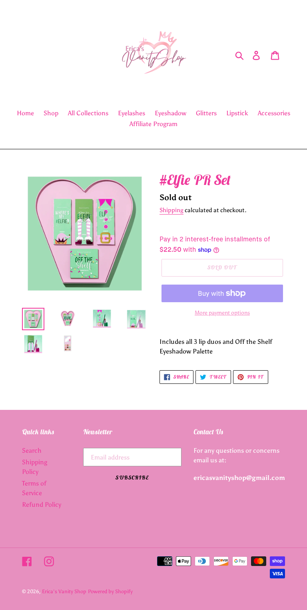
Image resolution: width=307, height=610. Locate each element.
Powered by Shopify (110, 591)
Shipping (171, 210)
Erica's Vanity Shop (64, 591)
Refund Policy (41, 504)
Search (32, 450)
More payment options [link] (222, 312)
